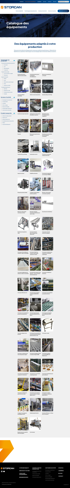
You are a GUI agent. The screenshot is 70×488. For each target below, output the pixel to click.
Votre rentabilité (19, 11)
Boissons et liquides (48, 476)
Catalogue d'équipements (23, 474)
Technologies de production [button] (5, 60)
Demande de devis (63, 11)
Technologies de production (31, 11)
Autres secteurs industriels (49, 480)
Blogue (44, 1)
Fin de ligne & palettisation (36, 477)
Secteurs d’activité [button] (6, 97)
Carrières (39, 1)
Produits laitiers (48, 471)
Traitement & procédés (36, 473)
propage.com (66, 484)
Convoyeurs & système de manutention (36, 472)
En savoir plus (35, 456)
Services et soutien (24, 470)
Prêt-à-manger (48, 475)
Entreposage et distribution (50, 478)
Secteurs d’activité (42, 11)
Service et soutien (52, 11)
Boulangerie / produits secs (50, 470)
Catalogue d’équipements (30, 1)
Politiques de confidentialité (6, 484)
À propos (21, 1)
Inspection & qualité (35, 475)
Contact (49, 1)
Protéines (47, 473)
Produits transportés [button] (6, 113)
